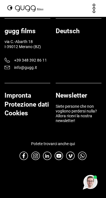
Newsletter (71, 95)
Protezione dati (27, 104)
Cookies (16, 113)
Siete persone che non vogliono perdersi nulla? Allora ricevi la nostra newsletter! (76, 113)
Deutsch (68, 31)
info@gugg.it (25, 67)
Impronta (18, 95)
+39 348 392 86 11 (30, 60)
